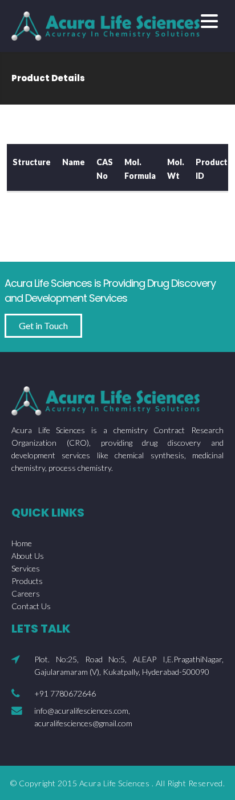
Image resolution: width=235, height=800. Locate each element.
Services (25, 568)
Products (27, 581)
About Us (27, 556)
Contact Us (31, 606)
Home (21, 543)
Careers (25, 593)
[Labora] (105, 24)
